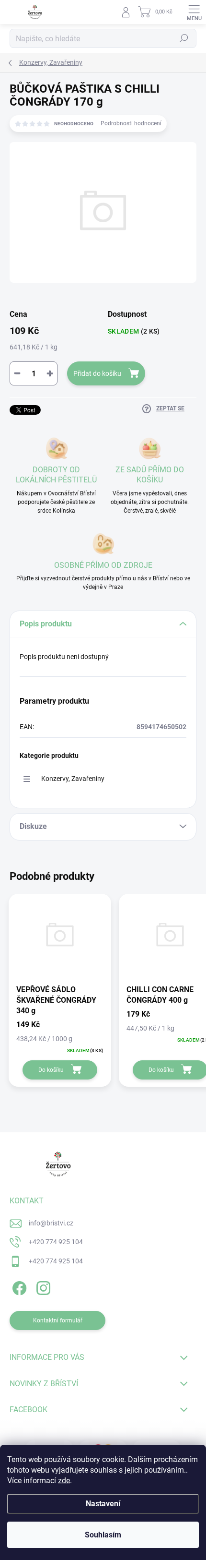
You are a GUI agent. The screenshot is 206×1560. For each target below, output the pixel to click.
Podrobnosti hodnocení (131, 123)
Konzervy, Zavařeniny (72, 778)
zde (64, 1480)
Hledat (184, 38)
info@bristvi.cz (51, 1223)
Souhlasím (103, 1534)
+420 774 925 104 (56, 1242)
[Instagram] (42, 1286)
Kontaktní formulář (57, 1320)
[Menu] (194, 12)
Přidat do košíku (97, 373)
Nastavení (103, 1503)
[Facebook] (18, 1286)
